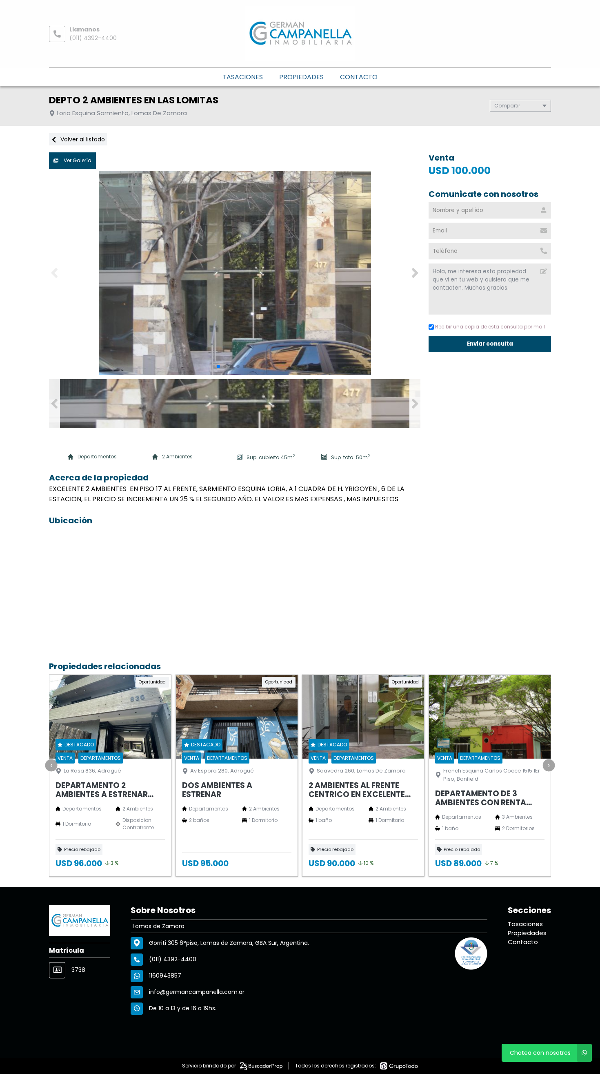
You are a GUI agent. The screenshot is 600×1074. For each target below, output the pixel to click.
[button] (414, 273)
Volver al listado (82, 139)
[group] (234, 273)
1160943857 (165, 975)
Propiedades (301, 77)
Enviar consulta (490, 344)
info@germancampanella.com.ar (196, 992)
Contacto (359, 77)
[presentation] (51, 765)
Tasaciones (242, 77)
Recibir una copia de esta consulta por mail (490, 326)
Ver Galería (76, 160)
